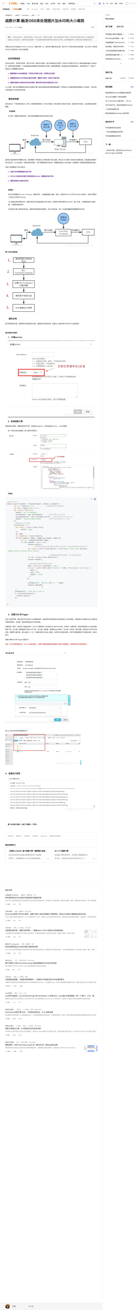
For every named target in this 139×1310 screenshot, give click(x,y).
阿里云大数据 (9, 1042)
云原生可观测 (56, 9)
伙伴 (58, 3)
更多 (132, 87)
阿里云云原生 (9, 1009)
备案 (116, 3)
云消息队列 (65, 9)
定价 (46, 3)
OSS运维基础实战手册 (113, 136)
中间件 (42, 9)
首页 (28, 9)
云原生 (17, 15)
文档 (111, 3)
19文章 (30, 1306)
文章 (33, 15)
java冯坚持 (8, 993)
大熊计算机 (8, 911)
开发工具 (28, 928)
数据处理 (29, 895)
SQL (16, 960)
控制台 (121, 3)
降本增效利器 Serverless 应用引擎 (117, 113)
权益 (41, 3)
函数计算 (18, 836)
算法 (16, 993)
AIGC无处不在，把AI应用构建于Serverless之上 (119, 105)
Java (20, 993)
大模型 (22, 3)
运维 (31, 1009)
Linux (25, 993)
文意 (14, 1306)
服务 (64, 3)
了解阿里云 (71, 3)
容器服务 (73, 9)
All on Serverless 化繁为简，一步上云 (118, 101)
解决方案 (35, 3)
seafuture (8, 928)
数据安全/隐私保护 (55, 836)
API (35, 895)
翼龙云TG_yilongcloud (12, 944)
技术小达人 (8, 960)
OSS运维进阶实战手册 (113, 128)
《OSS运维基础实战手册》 (114, 132)
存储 (16, 911)
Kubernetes (38, 1009)
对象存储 (26, 836)
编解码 (23, 895)
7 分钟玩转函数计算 (112, 109)
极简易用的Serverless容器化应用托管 (118, 93)
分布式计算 (22, 960)
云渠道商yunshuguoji (11, 895)
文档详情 (122, 78)
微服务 (48, 9)
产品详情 (131, 78)
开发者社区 (6, 9)
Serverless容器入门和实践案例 (115, 97)
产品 (28, 3)
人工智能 (21, 928)
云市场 (53, 3)
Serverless (35, 9)
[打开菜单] (3, 3)
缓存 (26, 977)
